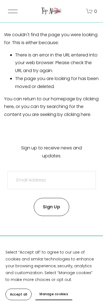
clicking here (77, 114)
